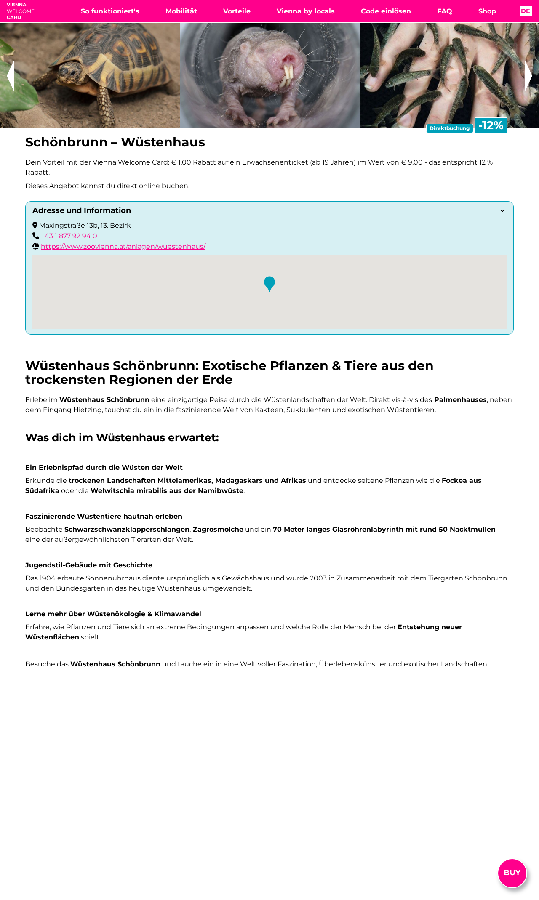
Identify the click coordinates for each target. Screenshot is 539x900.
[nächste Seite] (528, 75)
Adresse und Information (81, 210)
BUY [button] (512, 872)
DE (526, 11)
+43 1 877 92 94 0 (69, 236)
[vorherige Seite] (10, 75)
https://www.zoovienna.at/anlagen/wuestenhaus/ (123, 246)
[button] (269, 284)
